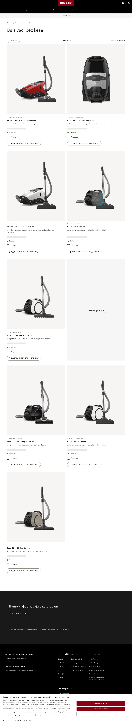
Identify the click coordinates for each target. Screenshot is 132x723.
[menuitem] (26, 9)
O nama (60, 659)
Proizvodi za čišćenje (68, 10)
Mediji (60, 670)
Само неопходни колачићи (101, 708)
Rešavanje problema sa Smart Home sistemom (96, 679)
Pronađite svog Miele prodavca (19, 654)
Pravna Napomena (9, 721)
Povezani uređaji (94, 674)
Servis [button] (89, 10)
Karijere (60, 666)
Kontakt (60, 677)
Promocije (74, 663)
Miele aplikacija (93, 663)
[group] (36, 95)
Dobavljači (61, 674)
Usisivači (51, 10)
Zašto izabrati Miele (77, 659)
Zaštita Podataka (20, 721)
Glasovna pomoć (94, 666)
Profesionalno (104, 10)
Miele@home (93, 659)
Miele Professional (64, 693)
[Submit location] (41, 658)
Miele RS (61, 663)
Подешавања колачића (101, 714)
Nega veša (37, 10)
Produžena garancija (77, 670)
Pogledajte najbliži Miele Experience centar (19, 670)
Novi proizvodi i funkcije (78, 666)
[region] (66, 708)
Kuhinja (25, 10)
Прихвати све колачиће (101, 703)
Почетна (9, 23)
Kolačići (28, 721)
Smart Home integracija (96, 670)
